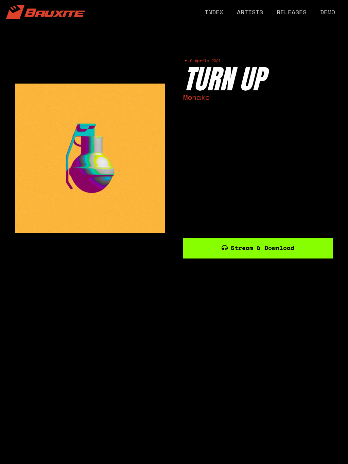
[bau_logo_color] (45, 12)
